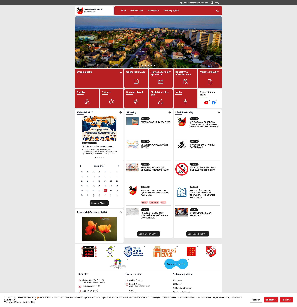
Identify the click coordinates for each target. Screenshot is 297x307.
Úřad (123, 10)
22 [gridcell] (111, 186)
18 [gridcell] (88, 186)
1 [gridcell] (87, 195)
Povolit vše (286, 300)
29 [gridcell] (93, 172)
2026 (102, 166)
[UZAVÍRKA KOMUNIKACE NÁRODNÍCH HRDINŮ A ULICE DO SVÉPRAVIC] (132, 211)
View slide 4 (151, 65)
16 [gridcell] (117, 181)
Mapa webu (177, 280)
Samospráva (153, 10)
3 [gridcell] (81, 176)
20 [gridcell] (99, 186)
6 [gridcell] (99, 176)
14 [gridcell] (105, 181)
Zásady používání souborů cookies (19, 302)
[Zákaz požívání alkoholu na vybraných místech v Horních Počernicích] (132, 190)
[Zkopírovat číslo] (97, 291)
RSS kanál (176, 284)
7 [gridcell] (105, 176)
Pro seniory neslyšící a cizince (195, 3)
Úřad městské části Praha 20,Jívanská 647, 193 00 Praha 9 (93, 281)
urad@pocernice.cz (89, 286)
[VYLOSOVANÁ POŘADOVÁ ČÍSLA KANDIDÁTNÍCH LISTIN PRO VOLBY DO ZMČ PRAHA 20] (181, 121)
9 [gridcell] (116, 176)
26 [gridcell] (93, 190)
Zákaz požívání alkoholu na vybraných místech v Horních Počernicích (154, 192)
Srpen (96, 166)
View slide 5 (154, 65)
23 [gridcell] (117, 186)
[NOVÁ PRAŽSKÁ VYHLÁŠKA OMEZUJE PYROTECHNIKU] (181, 169)
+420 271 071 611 (88, 291)
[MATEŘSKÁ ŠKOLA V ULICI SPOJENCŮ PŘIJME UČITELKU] (132, 167)
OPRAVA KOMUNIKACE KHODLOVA (200, 214)
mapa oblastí (154, 202)
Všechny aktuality (147, 234)
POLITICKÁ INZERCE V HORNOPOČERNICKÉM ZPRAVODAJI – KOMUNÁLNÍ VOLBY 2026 (202, 194)
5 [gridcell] (93, 176)
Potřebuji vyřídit (171, 10)
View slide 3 (148, 65)
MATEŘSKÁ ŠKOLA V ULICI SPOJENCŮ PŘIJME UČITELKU (155, 168)
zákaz (163, 202)
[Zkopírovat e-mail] (99, 286)
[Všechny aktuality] (169, 112)
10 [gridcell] (82, 181)
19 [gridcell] (93, 186)
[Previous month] (80, 166)
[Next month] (118, 166)
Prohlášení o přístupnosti (182, 288)
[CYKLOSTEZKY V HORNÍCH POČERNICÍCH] (181, 144)
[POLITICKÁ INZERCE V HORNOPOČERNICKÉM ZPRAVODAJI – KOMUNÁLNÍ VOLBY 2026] (181, 192)
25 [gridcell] (88, 190)
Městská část (136, 10)
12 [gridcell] (93, 181)
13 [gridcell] (99, 181)
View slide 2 (145, 65)
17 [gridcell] (82, 186)
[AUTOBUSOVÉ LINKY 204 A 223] (132, 121)
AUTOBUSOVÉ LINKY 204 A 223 (155, 122)
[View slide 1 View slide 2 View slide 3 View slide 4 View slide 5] (148, 42)
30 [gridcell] (99, 172)
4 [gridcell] (87, 176)
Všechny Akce (98, 203)
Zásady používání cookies (183, 292)
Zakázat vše (271, 300)
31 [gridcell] (105, 172)
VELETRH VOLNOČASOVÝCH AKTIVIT (154, 146)
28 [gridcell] (88, 172)
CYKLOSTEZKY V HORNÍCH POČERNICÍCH (202, 146)
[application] (99, 180)
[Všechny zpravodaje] (120, 212)
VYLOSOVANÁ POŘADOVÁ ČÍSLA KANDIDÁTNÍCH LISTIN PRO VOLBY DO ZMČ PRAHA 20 (204, 124)
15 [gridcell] (111, 181)
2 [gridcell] (116, 172)
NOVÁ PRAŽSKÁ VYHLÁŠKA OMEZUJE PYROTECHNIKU (203, 168)
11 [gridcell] (87, 181)
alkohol (144, 202)
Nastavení (256, 300)
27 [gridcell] (82, 172)
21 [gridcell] (105, 186)
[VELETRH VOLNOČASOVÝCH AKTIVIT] (132, 144)
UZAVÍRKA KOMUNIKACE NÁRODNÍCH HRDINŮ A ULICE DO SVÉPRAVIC (154, 215)
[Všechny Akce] (120, 112)
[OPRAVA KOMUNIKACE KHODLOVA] (181, 212)
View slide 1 (142, 65)
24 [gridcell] (82, 190)
